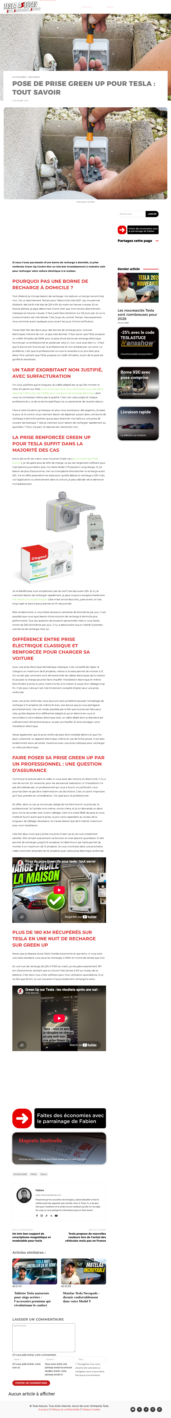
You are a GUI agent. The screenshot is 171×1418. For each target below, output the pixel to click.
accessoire (20, 1174)
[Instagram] (41, 1215)
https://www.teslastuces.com (48, 1195)
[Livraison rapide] (138, 423)
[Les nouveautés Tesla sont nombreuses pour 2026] (138, 288)
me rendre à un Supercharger (29, 599)
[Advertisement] (59, 235)
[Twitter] (159, 1409)
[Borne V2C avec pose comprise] (138, 383)
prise (34, 1174)
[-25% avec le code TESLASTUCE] (138, 343)
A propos (43, 1409)
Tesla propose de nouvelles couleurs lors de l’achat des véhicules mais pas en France (85, 1237)
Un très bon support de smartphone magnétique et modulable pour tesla (31, 1237)
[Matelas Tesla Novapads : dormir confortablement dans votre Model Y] (83, 1271)
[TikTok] (46, 1215)
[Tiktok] (146, 1409)
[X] (51, 1215)
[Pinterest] (147, 254)
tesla (43, 1174)
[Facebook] (37, 1215)
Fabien (40, 1190)
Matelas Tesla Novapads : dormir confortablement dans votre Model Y (81, 1297)
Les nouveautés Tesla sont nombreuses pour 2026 (137, 314)
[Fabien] (24, 1202)
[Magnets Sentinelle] (59, 1148)
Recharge (34, 77)
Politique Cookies (90, 1409)
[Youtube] (56, 1215)
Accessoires (19, 77)
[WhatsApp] (155, 254)
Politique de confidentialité (64, 1409)
